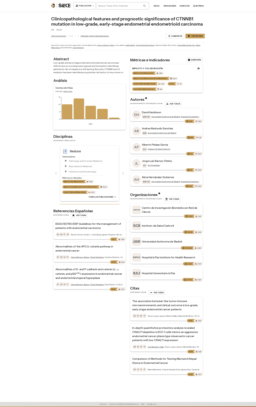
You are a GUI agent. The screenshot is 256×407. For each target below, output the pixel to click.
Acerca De (185, 6)
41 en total (68, 91)
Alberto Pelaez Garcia (155, 144)
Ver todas (172, 199)
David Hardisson (78, 48)
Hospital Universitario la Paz (158, 273)
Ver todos (173, 103)
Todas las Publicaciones (102, 197)
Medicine (75, 151)
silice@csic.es (151, 404)
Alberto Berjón (130, 45)
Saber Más (194, 60)
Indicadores (170, 6)
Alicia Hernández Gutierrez (145, 45)
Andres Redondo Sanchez (186, 45)
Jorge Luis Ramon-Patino (105, 45)
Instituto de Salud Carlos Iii (158, 225)
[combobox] (85, 6)
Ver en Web (195, 36)
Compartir (175, 36)
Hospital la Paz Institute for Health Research (168, 257)
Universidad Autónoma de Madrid (162, 241)
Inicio (156, 6)
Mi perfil (198, 6)
